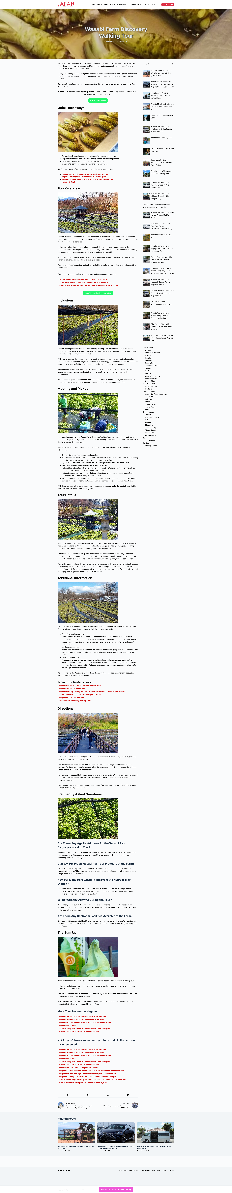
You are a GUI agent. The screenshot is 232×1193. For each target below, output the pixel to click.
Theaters (148, 368)
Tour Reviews (114, 41)
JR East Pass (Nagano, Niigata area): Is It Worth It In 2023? (83, 279)
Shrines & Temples (152, 353)
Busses (148, 410)
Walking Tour (123, 41)
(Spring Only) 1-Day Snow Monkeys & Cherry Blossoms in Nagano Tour (88, 285)
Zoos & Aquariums (152, 376)
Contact (154, 4)
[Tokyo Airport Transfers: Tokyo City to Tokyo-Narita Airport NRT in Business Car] (116, 1132)
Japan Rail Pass (151, 397)
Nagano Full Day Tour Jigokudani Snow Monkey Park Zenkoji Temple (87, 1074)
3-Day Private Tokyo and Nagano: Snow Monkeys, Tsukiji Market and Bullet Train (93, 1080)
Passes (148, 422)
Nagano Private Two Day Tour (71, 698)
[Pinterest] (108, 1095)
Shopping (149, 425)
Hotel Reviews (151, 386)
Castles (148, 371)
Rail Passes (149, 399)
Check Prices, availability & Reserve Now (97, 293)
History (148, 355)
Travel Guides (135, 4)
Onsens (148, 350)
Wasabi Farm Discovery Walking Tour (75, 701)
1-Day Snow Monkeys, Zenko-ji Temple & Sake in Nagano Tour (85, 282)
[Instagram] (63, 1170)
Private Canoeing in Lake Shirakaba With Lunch (79, 1031)
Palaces (148, 420)
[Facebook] (68, 1095)
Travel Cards (150, 404)
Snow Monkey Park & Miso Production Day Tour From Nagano (84, 1028)
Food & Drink (150, 363)
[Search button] (172, 64)
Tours (145, 4)
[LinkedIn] (128, 1095)
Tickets (148, 415)
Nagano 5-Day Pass (70, 182)
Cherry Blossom (151, 381)
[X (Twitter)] (88, 1095)
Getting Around (122, 4)
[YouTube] (69, 1170)
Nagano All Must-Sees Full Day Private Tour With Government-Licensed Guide (91, 1071)
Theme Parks (150, 430)
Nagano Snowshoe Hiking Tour (72, 688)
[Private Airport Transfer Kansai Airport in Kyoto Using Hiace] (155, 1132)
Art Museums (150, 435)
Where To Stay (108, 4)
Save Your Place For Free (98, 100)
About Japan (96, 4)
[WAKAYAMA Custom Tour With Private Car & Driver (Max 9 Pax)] (76, 1132)
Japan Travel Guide (167, 4)
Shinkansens (150, 402)
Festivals (148, 373)
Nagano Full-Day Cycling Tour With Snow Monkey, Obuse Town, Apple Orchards (92, 692)
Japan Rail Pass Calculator (156, 394)
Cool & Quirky (150, 428)
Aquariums (149, 433)
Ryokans (148, 389)
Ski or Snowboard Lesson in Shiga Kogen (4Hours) (80, 695)
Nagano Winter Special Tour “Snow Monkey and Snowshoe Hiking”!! (87, 1077)
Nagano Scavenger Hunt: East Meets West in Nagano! (84, 177)
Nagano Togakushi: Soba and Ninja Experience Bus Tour (85, 174)
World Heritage (151, 379)
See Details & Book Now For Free (114, 1189)
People (148, 358)
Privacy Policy (151, 446)
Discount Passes (152, 417)
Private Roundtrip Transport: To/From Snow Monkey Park (83, 1083)
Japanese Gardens (152, 366)
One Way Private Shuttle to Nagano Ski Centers (78, 1068)
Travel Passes (151, 407)
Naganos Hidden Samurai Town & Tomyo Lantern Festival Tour (88, 179)
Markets (148, 360)
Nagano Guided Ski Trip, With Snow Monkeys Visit (80, 685)
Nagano (107, 41)
